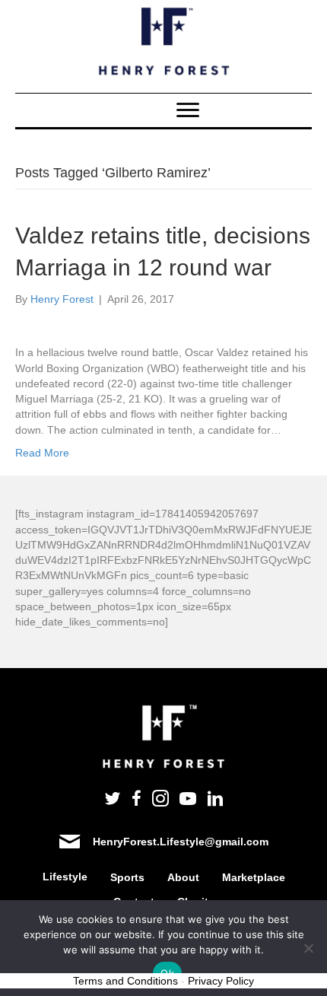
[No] (308, 948)
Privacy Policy (221, 981)
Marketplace (253, 877)
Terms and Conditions (125, 981)
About (183, 877)
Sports (127, 877)
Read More (42, 453)
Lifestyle (65, 876)
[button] (187, 110)
